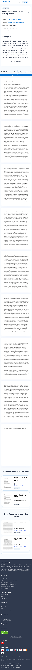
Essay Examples (4, 594)
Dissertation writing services (7, 586)
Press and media (5, 626)
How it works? (4, 604)
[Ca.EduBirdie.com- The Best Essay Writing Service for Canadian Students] (2, 644)
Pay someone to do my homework (9, 580)
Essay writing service (5, 578)
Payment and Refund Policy (7, 667)
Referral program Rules (16, 665)
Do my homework (5, 588)
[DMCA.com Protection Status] (16, 632)
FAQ (2, 608)
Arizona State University (16, 19)
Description (6, 37)
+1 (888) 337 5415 (7, 620)
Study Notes (4, 598)
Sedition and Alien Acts (20, 522)
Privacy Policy (4, 663)
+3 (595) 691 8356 (7, 619)
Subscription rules (5, 665)
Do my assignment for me (7, 582)
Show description (17, 61)
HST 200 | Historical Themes (16, 22)
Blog (2, 596)
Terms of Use (11, 663)
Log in (25, 2)
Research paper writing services (8, 584)
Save (29, 71)
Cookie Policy (18, 667)
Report (5, 71)
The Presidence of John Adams (20, 539)
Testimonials (4, 606)
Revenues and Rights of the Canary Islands (12, 12)
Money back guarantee (6, 611)
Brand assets (4, 628)
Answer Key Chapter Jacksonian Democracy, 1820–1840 (20, 495)
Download (17, 75)
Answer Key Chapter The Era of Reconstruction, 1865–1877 (20, 479)
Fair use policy (19, 663)
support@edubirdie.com (25, 570)
